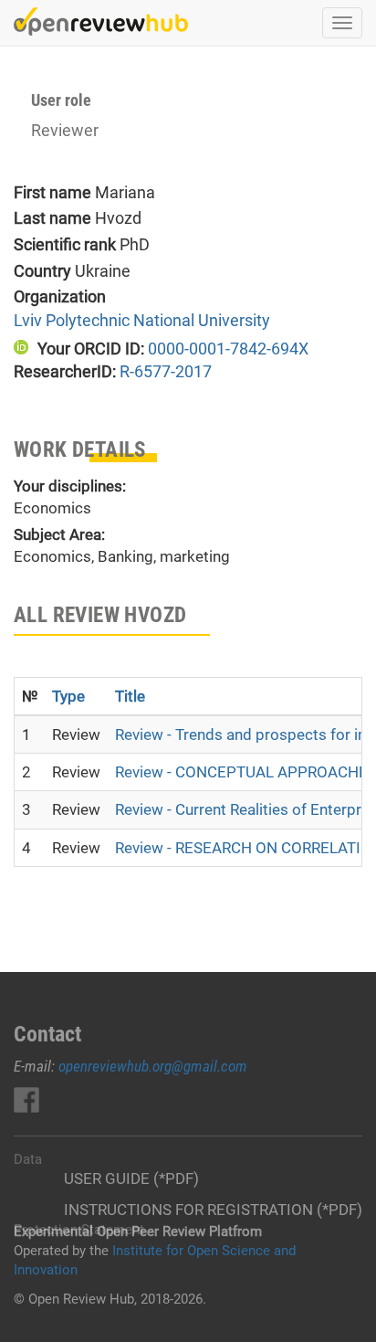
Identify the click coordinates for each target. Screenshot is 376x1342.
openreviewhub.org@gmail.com (152, 1066)
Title (130, 696)
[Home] (101, 21)
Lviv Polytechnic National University (142, 320)
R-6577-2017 (166, 371)
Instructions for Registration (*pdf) (213, 1209)
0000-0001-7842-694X (228, 348)
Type (68, 696)
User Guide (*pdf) (131, 1178)
